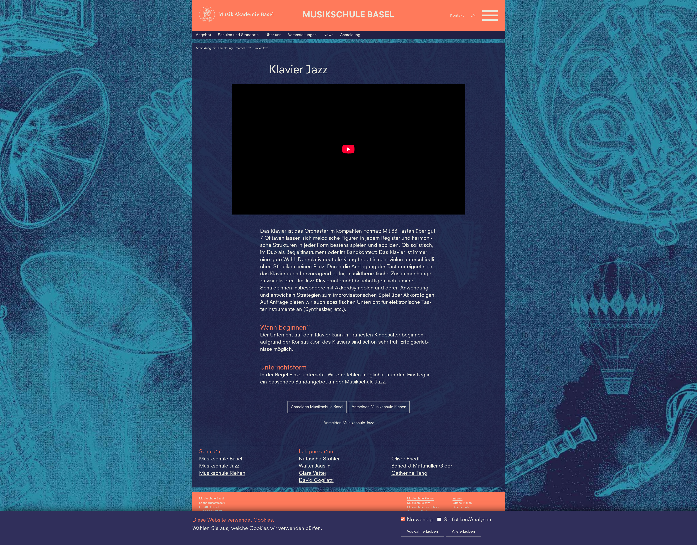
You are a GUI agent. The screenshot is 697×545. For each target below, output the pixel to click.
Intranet (457, 498)
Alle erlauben (463, 532)
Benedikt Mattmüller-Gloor (421, 466)
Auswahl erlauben (422, 532)
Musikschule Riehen (222, 473)
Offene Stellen (462, 503)
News (328, 35)
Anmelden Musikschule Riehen (379, 407)
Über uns (273, 35)
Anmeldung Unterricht (231, 48)
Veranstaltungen (302, 35)
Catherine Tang (409, 473)
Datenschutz (461, 507)
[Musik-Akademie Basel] (249, 15)
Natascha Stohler (319, 459)
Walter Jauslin (315, 466)
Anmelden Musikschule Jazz (348, 423)
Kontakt (457, 16)
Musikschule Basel (220, 459)
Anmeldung (350, 35)
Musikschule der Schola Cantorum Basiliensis (423, 509)
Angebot (203, 35)
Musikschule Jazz (219, 466)
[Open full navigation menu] (490, 15)
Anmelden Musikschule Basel (317, 407)
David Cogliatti (316, 480)
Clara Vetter (312, 473)
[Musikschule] (348, 15)
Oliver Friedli (405, 459)
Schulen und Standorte (238, 35)
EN (473, 16)
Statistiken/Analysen (467, 519)
